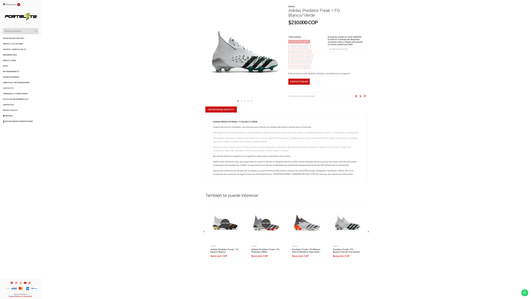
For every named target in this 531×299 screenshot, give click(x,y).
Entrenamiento (11, 71)
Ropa (5, 66)
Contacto (8, 88)
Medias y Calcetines (13, 44)
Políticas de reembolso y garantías (16, 102)
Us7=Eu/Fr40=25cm (299, 42)
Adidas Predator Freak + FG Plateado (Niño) (265, 250)
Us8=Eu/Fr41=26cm (299, 47)
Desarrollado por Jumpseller (20, 296)
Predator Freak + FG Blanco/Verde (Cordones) (346, 250)
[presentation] (204, 231)
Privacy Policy (10, 110)
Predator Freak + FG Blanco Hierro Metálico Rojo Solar (306, 250)
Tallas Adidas (294, 37)
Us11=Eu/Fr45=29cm (299, 66)
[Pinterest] (365, 96)
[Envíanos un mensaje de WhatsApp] (524, 292)
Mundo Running (11, 77)
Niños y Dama (9, 60)
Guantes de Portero (13, 38)
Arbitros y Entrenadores (16, 83)
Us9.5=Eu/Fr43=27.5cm (300, 57)
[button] (238, 101)
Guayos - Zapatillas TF (14, 49)
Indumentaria (10, 55)
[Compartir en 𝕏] (360, 96)
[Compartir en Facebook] (356, 96)
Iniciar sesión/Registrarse (18, 121)
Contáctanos (299, 82)
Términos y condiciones (15, 94)
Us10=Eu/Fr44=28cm (300, 61)
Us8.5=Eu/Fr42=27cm (300, 52)
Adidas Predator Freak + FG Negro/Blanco (225, 250)
